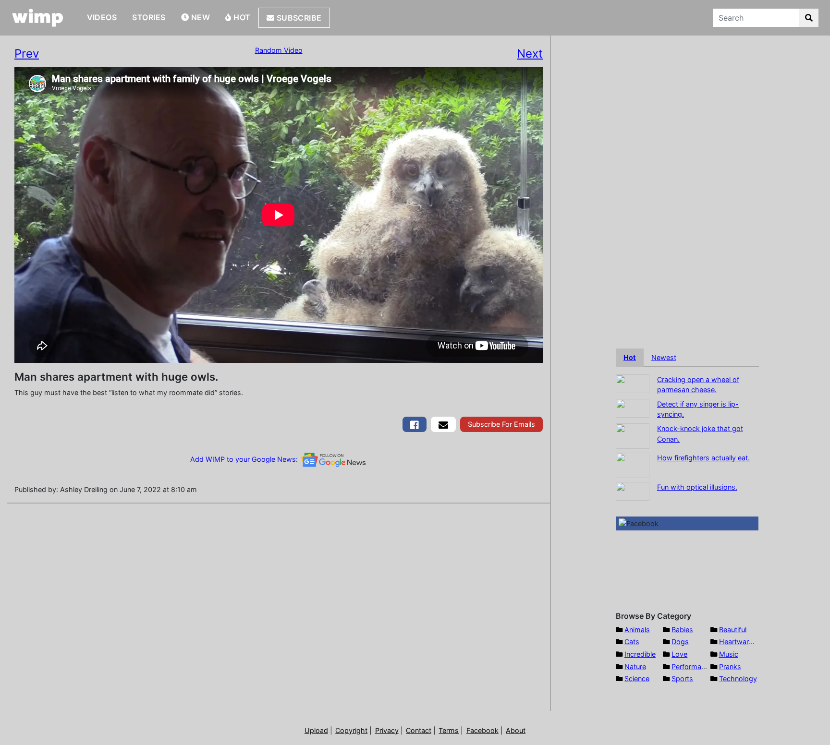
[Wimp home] (38, 17)
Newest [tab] (663, 357)
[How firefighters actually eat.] (632, 464)
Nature (635, 666)
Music (728, 654)
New (199, 17)
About (515, 730)
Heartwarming (742, 641)
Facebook (482, 730)
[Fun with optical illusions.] (632, 490)
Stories (148, 17)
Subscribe (298, 18)
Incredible (640, 654)
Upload (316, 730)
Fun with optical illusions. (697, 487)
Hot (241, 17)
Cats (631, 641)
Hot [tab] (629, 357)
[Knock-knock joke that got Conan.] (632, 435)
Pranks (730, 666)
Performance (692, 666)
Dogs (680, 641)
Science (636, 678)
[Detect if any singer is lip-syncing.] (632, 407)
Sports (682, 678)
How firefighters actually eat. (703, 458)
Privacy (387, 730)
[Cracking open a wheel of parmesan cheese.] (632, 383)
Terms (449, 730)
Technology (738, 678)
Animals (637, 629)
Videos (102, 17)
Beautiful (732, 629)
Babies (682, 629)
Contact (418, 730)
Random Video (279, 50)
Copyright (351, 730)
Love (679, 654)
